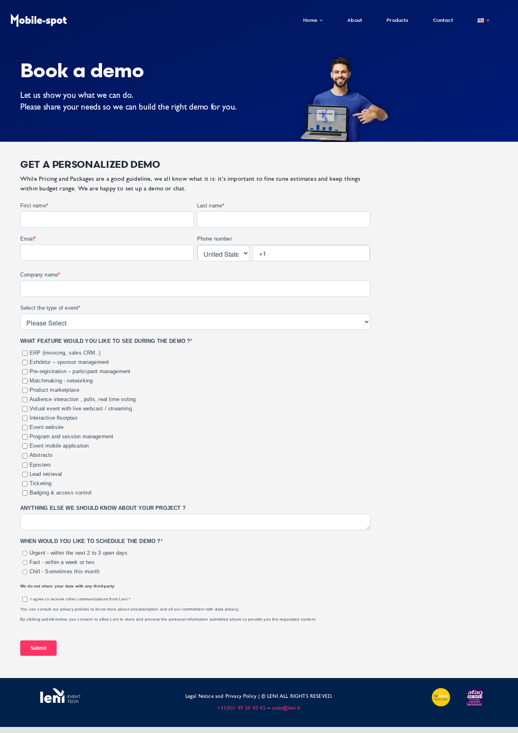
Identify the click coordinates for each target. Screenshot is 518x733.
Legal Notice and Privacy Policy (221, 696)
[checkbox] (195, 422)
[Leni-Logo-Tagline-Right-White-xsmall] (60, 690)
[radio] (196, 553)
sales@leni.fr (286, 708)
